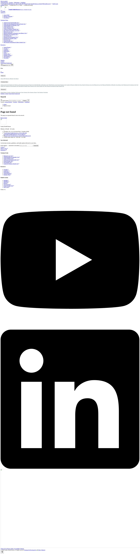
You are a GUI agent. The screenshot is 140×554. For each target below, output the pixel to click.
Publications (17, 2)
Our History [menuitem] (6, 17)
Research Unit (33, 86)
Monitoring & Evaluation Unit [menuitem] (11, 34)
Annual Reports (4, 2)
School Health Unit (40, 86)
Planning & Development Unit (12, 86)
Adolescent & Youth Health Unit (7, 84)
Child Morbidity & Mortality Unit (41, 84)
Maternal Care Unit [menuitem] (8, 32)
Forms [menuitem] (5, 52)
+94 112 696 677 (15, 134)
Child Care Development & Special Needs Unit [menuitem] (15, 24)
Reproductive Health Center (24, 86)
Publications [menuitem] (6, 51)
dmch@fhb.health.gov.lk (38, 3)
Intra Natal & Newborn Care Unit (87, 84)
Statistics (3, 60)
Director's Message (9, 78)
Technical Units (4, 20)
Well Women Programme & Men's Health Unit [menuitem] (14, 42)
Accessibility (17, 548)
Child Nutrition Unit (52, 84)
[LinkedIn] (70, 468)
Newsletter (45, 92)
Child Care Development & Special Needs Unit (24, 84)
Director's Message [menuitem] (8, 16)
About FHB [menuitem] (6, 15)
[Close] (1, 71)
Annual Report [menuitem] (7, 47)
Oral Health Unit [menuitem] (8, 35)
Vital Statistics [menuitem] (7, 56)
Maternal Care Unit (98, 84)
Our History (16, 78)
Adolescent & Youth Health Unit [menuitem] (11, 22)
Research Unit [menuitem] (7, 39)
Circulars (11, 2)
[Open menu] (12, 65)
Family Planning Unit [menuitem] (9, 28)
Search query (5, 100)
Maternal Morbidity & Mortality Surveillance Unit (112, 84)
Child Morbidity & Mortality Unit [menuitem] (11, 25)
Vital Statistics (40, 92)
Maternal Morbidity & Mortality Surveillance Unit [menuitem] (15, 33)
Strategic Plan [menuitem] (7, 54)
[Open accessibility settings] (2, 552)
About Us (3, 12)
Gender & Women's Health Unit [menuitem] (11, 29)
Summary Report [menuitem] (8, 55)
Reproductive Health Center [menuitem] (10, 38)
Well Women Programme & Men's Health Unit (54, 86)
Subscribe (36, 145)
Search (24, 100)
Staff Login (55, 3)
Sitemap (22, 548)
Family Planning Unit (61, 84)
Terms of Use (4, 548)
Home (2, 72)
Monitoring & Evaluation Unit (130, 84)
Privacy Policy (10, 548)
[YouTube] (70, 329)
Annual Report (4, 92)
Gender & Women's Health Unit (73, 84)
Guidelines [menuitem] (6, 50)
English (2, 5)
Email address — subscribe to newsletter (10, 145)
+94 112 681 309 (12, 3)
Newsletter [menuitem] (6, 58)
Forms (22, 92)
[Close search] (28, 100)
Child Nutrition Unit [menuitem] (8, 26)
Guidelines (22, 2)
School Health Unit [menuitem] (8, 41)
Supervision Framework (6, 63)
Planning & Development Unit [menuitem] (11, 37)
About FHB (3, 78)
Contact (2, 61)
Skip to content (4, 1)
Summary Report (33, 92)
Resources (3, 45)
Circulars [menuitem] (6, 48)
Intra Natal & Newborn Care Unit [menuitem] (11, 30)
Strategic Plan (27, 92)
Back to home (4, 117)
